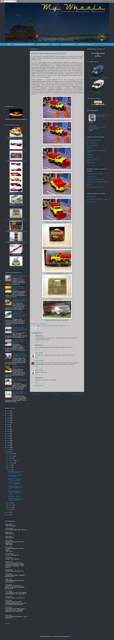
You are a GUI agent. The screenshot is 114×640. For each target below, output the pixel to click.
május (10, 469)
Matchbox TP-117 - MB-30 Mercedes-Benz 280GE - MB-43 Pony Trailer (19, 301)
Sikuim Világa (90, 162)
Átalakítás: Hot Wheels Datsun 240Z (18, 367)
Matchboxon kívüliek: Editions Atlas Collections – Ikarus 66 (19, 288)
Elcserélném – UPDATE (14, 496)
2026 (8, 411)
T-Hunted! (91, 113)
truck (68, 325)
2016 (8, 433)
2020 (8, 424)
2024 (8, 415)
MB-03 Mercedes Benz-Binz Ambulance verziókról (17, 138)
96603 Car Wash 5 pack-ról (16, 255)
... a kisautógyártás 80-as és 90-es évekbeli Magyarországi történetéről (16, 219)
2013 (8, 440)
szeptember (11, 460)
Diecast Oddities (91, 202)
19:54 (36, 366)
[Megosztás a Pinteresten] (39, 328)
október (10, 458)
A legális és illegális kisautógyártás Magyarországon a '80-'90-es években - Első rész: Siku (19, 314)
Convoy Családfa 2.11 (43, 44)
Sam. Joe (38, 324)
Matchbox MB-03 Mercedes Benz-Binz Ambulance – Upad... (15, 493)
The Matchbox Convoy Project (95, 187)
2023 (8, 418)
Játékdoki (89, 148)
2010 (8, 447)
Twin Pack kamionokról (20, 150)
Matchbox (55, 325)
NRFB (64, 325)
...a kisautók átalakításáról (16, 266)
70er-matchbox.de (91, 196)
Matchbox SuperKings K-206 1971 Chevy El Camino (15, 472)
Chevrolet (50, 325)
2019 (8, 427)
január (10, 509)
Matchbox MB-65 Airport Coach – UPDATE (14, 483)
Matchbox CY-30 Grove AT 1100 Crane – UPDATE (15, 479)
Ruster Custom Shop (92, 160)
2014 (8, 438)
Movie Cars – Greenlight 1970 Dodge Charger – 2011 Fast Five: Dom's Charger (19, 355)
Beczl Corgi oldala (91, 142)
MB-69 (35, 62)
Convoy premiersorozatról (19, 161)
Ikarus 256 (38, 360)
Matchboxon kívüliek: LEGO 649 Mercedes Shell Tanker (19, 393)
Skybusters (90, 184)
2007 (8, 512)
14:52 (36, 349)
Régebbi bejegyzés (76, 394)
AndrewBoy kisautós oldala (94, 140)
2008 (8, 452)
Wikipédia (80, 84)
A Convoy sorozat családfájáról (18, 193)
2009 (8, 449)
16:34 (36, 382)
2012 (8, 443)
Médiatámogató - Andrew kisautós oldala (14, 476)
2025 (8, 413)
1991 (45, 325)
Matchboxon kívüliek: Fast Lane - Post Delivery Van (19, 276)
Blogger (71, 636)
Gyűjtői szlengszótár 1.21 (68, 44)
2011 (8, 445)
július (9, 465)
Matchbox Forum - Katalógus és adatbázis (98, 181)
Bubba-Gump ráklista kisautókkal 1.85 (24, 44)
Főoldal (9, 44)
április (10, 502)
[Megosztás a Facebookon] (37, 328)
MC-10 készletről (22, 231)
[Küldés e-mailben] (32, 328)
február (10, 507)
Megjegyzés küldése (39, 385)
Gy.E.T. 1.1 (55, 44)
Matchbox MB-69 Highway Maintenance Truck (14, 499)
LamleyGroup (92, 126)
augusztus (11, 463)
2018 (8, 429)
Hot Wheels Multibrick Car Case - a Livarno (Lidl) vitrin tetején (19, 381)
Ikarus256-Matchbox (92, 145)
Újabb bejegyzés (36, 394)
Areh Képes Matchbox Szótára (95, 174)
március (10, 505)
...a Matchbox (10, 150)
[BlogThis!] (34, 328)
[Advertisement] (16, 74)
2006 (8, 514)
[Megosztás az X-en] (35, 328)
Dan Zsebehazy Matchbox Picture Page (97, 199)
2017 (8, 431)
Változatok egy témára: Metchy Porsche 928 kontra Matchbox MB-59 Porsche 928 (19, 329)
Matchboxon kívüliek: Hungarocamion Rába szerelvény (17, 341)
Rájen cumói (90, 157)
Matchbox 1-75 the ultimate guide (95, 179)
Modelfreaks (90, 154)
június (10, 467)
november (11, 456)
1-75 (43, 325)
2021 (8, 422)
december (11, 453)
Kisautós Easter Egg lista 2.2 (86, 44)
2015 (8, 436)
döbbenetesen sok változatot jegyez (47, 75)
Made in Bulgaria (91, 176)
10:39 (36, 341)
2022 (8, 420)
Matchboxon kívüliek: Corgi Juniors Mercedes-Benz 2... (15, 488)
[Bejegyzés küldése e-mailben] (34, 325)
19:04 (36, 357)
